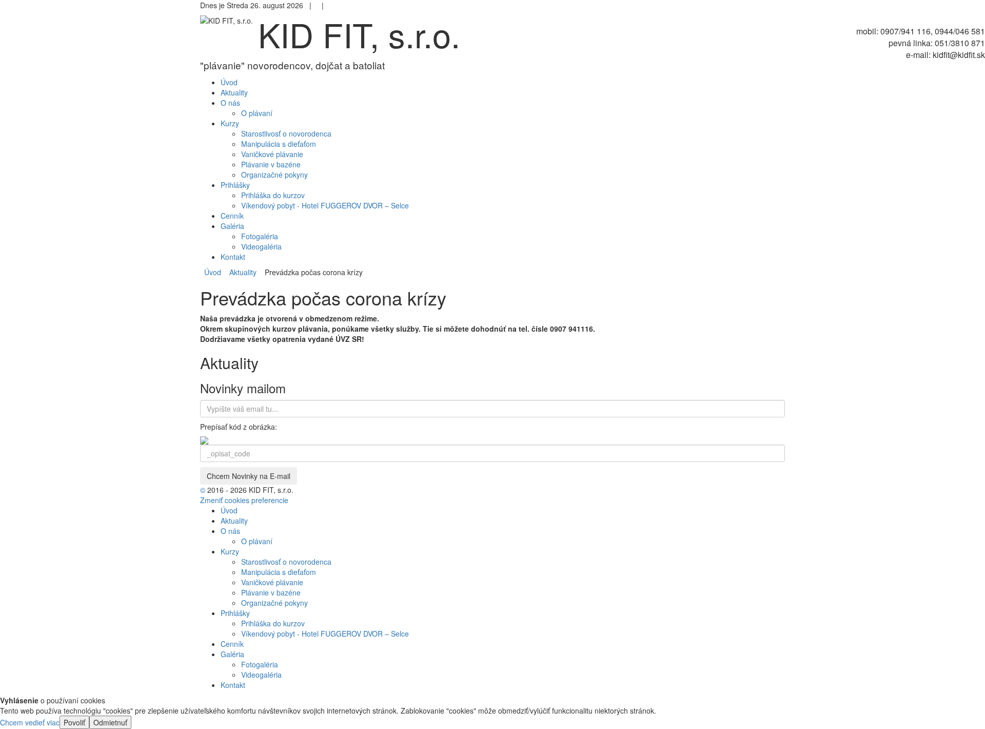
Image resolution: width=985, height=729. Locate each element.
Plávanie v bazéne (271, 164)
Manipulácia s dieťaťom (278, 144)
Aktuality (241, 272)
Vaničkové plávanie (272, 154)
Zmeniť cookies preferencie (244, 500)
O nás (230, 531)
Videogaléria (261, 246)
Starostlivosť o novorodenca (286, 133)
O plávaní (256, 113)
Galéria (232, 654)
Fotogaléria (259, 236)
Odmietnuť (110, 722)
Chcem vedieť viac (30, 722)
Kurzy (230, 551)
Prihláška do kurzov (273, 195)
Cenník (232, 644)
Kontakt (233, 685)
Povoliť (74, 722)
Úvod (212, 272)
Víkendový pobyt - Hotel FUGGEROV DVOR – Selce (325, 205)
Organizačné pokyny (274, 174)
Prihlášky (235, 613)
